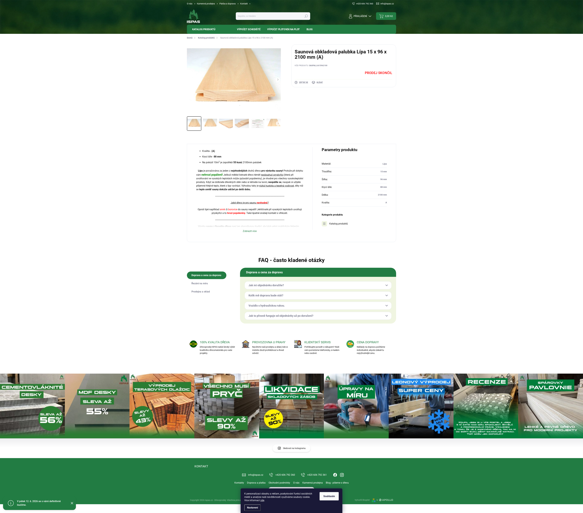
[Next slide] (278, 79)
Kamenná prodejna (206, 3)
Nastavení (252, 507)
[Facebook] (335, 474)
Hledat (306, 16)
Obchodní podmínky (279, 482)
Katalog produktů (338, 223)
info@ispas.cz (255, 474)
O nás (189, 3)
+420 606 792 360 (285, 474)
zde (262, 500)
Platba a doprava (227, 3)
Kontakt (244, 3)
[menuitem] (209, 29)
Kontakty (239, 482)
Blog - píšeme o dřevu (337, 482)
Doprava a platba (256, 482)
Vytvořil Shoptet (362, 500)
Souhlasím (329, 496)
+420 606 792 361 (317, 474)
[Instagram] (342, 474)
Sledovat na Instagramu (294, 448)
